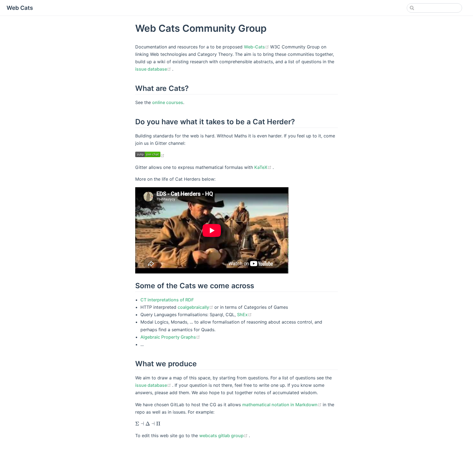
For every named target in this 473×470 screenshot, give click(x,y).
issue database (153, 69)
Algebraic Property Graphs (170, 337)
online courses (167, 102)
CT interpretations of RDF (167, 299)
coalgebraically (196, 307)
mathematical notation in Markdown (282, 404)
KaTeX (263, 167)
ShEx (244, 314)
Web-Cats (257, 47)
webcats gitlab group (224, 435)
